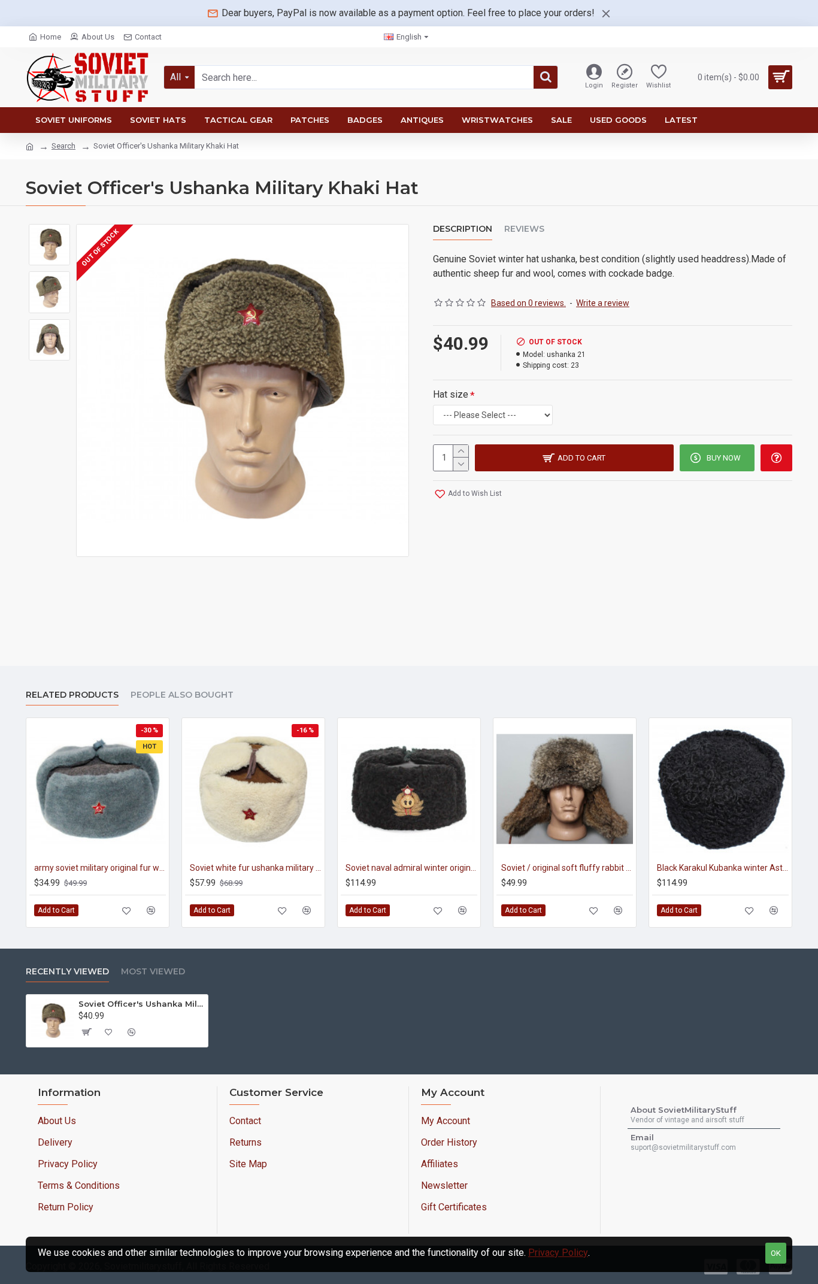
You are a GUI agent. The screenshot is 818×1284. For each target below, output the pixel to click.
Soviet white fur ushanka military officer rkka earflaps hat (256, 868)
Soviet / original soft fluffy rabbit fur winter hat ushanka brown (567, 868)
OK (776, 1253)
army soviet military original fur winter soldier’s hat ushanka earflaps (100, 868)
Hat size (450, 394)
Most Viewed (153, 972)
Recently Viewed (67, 972)
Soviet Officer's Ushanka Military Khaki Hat (141, 1004)
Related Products (72, 695)
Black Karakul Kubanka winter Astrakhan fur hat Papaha (723, 868)
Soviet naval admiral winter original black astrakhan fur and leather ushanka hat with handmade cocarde (411, 868)
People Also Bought (182, 695)
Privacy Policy (558, 1252)
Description (462, 229)
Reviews (524, 229)
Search (63, 145)
